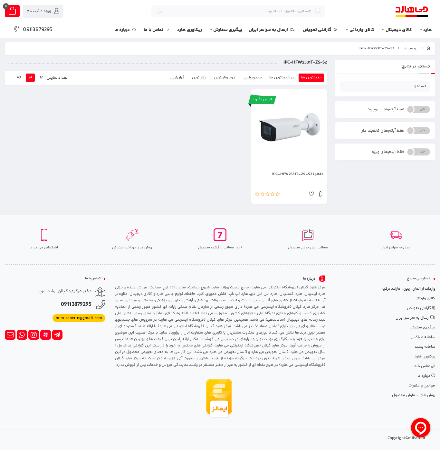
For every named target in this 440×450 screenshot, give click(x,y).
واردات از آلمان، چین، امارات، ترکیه (408, 289)
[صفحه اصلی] (428, 48)
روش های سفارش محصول (413, 395)
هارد (427, 30)
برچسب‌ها (410, 48)
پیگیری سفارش (227, 30)
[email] (10, 335)
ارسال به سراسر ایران (269, 30)
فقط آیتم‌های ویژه (388, 152)
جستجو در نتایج (416, 66)
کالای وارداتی (361, 30)
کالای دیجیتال (399, 30)
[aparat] (45, 335)
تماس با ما (154, 30)
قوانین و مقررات (421, 386)
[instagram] (33, 335)
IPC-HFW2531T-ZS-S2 (376, 48)
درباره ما (122, 30)
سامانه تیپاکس (423, 337)
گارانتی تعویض (317, 30)
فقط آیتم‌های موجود (386, 109)
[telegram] (57, 335)
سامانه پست (425, 347)
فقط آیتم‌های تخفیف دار (382, 130)
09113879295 (38, 29)
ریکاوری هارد (189, 30)
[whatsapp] (22, 335)
